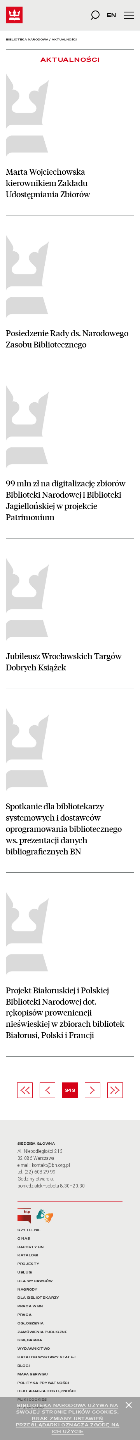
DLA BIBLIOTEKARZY (39, 1298)
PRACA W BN (30, 1306)
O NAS (24, 1239)
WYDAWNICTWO (34, 1349)
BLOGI (24, 1366)
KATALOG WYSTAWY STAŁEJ (47, 1357)
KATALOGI (28, 1255)
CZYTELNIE (29, 1230)
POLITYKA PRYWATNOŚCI (43, 1383)
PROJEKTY (29, 1264)
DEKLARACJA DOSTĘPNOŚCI (47, 1391)
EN (111, 15)
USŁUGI (25, 1272)
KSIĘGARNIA (30, 1340)
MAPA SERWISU (33, 1374)
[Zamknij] (129, 1405)
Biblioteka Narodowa (27, 39)
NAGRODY (27, 1289)
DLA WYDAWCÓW (35, 1281)
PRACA (25, 1315)
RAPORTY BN (31, 1247)
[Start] (14, 15)
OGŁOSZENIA (31, 1323)
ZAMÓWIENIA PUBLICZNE (43, 1332)
